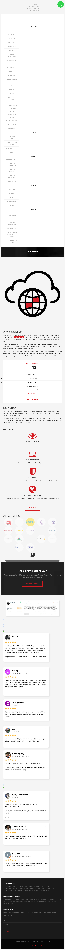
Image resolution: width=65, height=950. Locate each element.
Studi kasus (12, 182)
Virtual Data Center (12, 116)
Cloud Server (12, 75)
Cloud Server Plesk (12, 98)
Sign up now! (32, 507)
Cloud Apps (12, 34)
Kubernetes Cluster (12, 110)
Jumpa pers (11, 219)
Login (35, 4)
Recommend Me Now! (32, 583)
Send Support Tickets (35, 8)
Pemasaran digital (12, 137)
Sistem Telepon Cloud (12, 80)
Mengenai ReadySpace (12, 214)
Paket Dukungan (11, 160)
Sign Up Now (35, 10)
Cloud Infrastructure (12, 104)
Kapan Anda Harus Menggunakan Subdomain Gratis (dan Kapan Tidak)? (28, 888)
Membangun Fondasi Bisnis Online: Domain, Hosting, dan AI (25, 886)
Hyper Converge (12, 124)
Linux (12, 85)
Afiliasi (12, 205)
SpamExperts (12, 46)
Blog (11, 197)
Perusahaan (34, 209)
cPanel (12, 93)
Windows (12, 89)
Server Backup (12, 60)
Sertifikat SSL (12, 71)
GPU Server (11, 128)
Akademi (12, 189)
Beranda (34, 27)
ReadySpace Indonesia (31, 941)
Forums (11, 193)
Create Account (32, 399)
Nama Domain (11, 68)
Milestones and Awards (12, 242)
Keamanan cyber (11, 148)
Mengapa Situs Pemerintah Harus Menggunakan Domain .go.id (26, 890)
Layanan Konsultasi (11, 177)
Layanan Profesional (12, 165)
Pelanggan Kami (12, 201)
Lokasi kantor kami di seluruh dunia (12, 235)
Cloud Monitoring (12, 55)
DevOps (11, 152)
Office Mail (11, 42)
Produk (33, 31)
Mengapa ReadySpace (12, 224)
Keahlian (34, 156)
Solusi (34, 132)
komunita (34, 186)
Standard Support (33, 394)
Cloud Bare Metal (12, 121)
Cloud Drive (12, 50)
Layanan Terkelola (12, 171)
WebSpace (12, 38)
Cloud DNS (11, 64)
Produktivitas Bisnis (12, 143)
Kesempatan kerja (12, 229)
